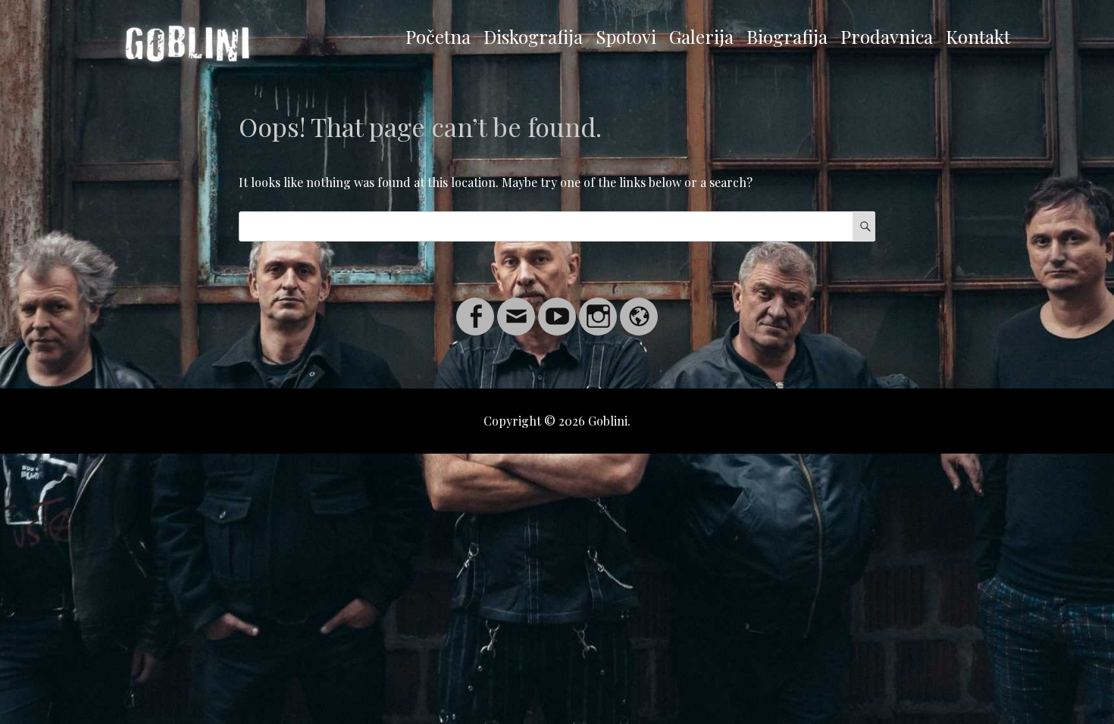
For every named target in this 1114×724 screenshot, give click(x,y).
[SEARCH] (864, 226)
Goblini (607, 421)
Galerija (701, 36)
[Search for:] (557, 226)
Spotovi (626, 36)
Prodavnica (886, 36)
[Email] (516, 307)
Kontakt (978, 36)
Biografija (787, 36)
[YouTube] (557, 307)
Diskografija (533, 36)
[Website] (639, 307)
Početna (438, 36)
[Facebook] (475, 307)
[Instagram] (598, 307)
